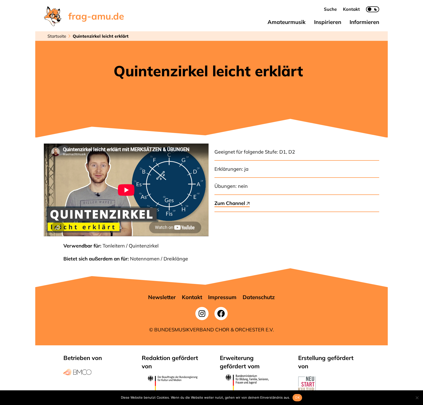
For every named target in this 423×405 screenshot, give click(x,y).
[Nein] (416, 397)
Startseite (56, 36)
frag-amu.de (96, 16)
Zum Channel (230, 203)
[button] (330, 9)
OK (297, 397)
